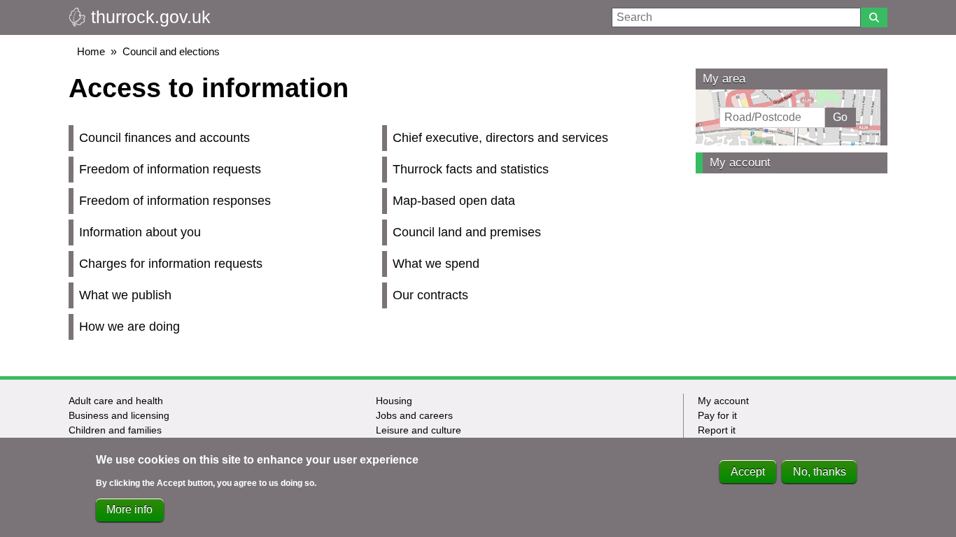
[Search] (874, 17)
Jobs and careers (414, 415)
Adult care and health (116, 400)
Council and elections (171, 51)
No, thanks (819, 472)
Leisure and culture (418, 430)
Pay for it (717, 415)
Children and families (115, 430)
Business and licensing (119, 415)
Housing (394, 400)
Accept (748, 472)
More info (129, 509)
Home (91, 51)
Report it (717, 430)
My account (740, 162)
